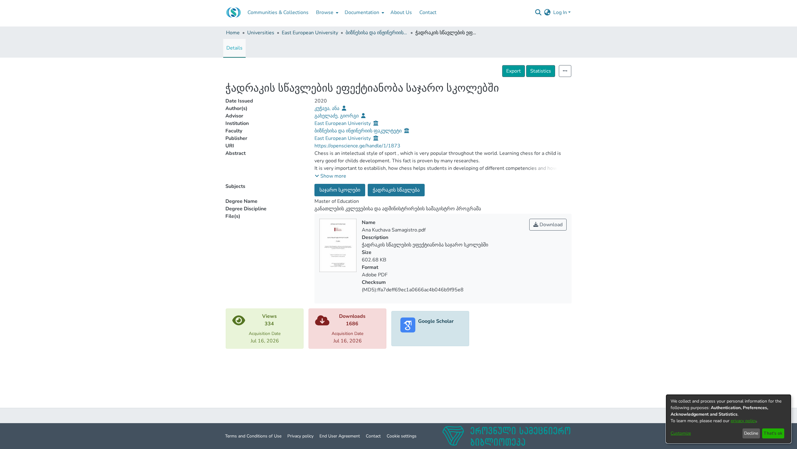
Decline (751, 433)
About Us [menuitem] (401, 12)
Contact (373, 436)
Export (513, 71)
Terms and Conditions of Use (253, 436)
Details (234, 48)
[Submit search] (538, 12)
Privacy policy (300, 436)
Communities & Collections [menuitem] (278, 12)
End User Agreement (339, 436)
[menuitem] (326, 12)
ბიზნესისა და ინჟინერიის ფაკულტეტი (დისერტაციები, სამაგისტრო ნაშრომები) (377, 32)
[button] (330, 176)
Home (233, 32)
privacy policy (743, 421)
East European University (310, 32)
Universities (260, 32)
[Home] (233, 12)
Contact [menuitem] (427, 12)
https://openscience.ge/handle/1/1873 (357, 145)
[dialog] (728, 419)
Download (550, 224)
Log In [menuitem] (560, 12)
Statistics (540, 71)
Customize (681, 433)
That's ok (773, 433)
